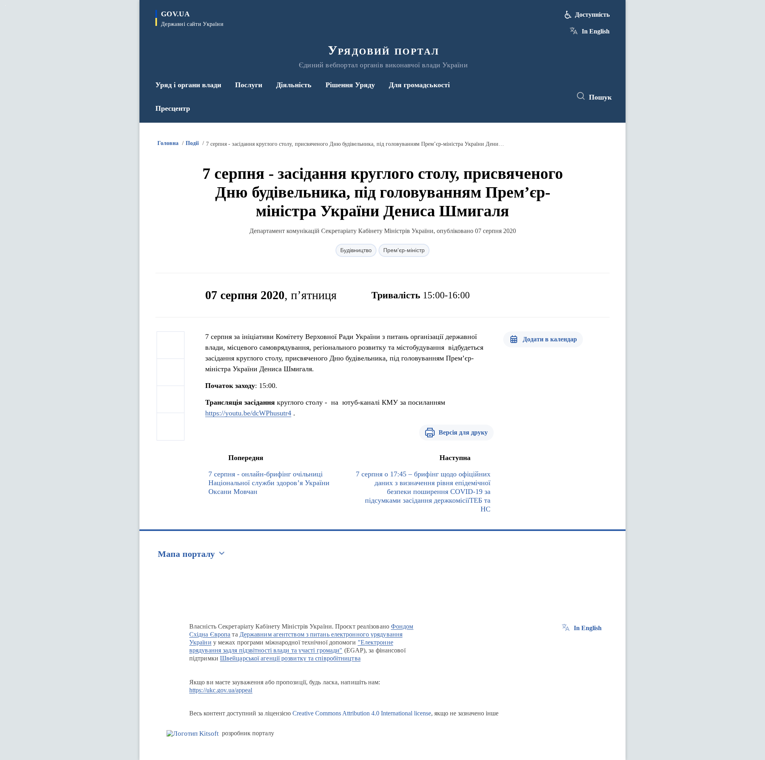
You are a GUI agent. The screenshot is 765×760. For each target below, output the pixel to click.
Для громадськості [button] (419, 85)
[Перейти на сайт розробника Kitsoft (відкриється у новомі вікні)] (192, 733)
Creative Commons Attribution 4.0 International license (361, 713)
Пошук (600, 97)
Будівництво (356, 250)
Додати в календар (550, 339)
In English (596, 31)
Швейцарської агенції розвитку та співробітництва (290, 658)
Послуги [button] (248, 85)
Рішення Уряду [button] (350, 85)
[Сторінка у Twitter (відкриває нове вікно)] (543, 96)
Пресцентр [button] (172, 108)
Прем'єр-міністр (404, 250)
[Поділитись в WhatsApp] (170, 399)
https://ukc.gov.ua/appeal (221, 690)
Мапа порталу (186, 554)
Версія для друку (463, 432)
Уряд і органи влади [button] (188, 85)
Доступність (592, 14)
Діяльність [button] (294, 85)
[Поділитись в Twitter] (170, 372)
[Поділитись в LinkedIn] (170, 426)
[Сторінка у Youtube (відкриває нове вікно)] (558, 96)
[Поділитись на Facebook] (170, 345)
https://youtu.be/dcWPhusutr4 (248, 413)
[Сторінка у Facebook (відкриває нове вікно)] (529, 96)
